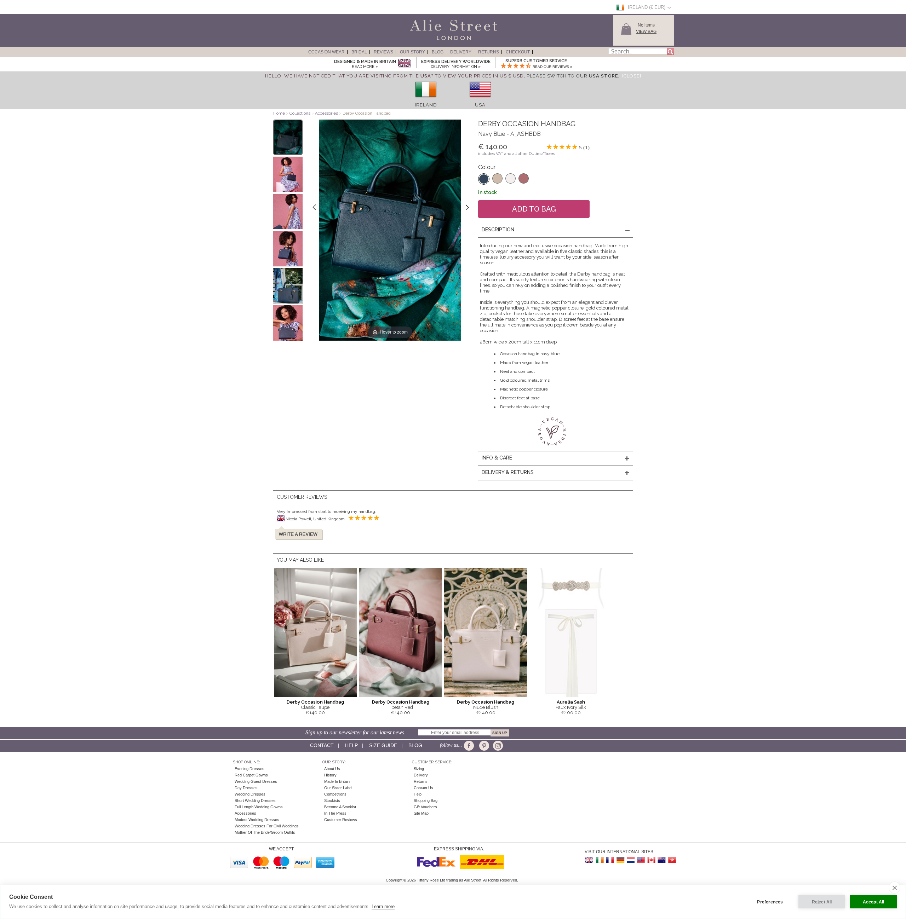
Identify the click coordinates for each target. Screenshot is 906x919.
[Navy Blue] (483, 179)
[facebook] (470, 745)
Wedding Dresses (250, 794)
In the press (335, 813)
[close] (894, 888)
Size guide (383, 745)
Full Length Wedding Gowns (259, 807)
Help (351, 745)
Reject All (822, 902)
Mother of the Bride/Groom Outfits (265, 832)
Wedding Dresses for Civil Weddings (267, 826)
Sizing (419, 769)
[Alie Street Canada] (651, 860)
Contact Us (423, 788)
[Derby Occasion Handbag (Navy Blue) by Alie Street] (288, 137)
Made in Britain (337, 781)
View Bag (646, 31)
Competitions (335, 794)
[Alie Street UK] (590, 860)
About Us (332, 769)
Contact (322, 745)
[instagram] (497, 745)
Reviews (383, 52)
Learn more (383, 906)
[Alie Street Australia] (661, 860)
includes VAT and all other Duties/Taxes (516, 153)
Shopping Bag (425, 800)
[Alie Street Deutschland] (620, 860)
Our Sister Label (338, 788)
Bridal (359, 52)
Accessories (326, 113)
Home (279, 113)
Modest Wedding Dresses (257, 819)
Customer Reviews (340, 819)
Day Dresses (246, 788)
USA (480, 105)
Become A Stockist (340, 807)
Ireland (426, 105)
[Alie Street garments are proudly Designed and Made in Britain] (404, 63)
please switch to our (572, 76)
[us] (480, 99)
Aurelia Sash (571, 702)
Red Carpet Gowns (251, 775)
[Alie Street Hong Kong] (672, 860)
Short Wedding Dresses (255, 800)
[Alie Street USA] (641, 860)
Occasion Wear (326, 52)
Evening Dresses (249, 769)
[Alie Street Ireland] (600, 860)
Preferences (770, 902)
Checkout (518, 52)
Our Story (412, 52)
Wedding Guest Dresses (256, 781)
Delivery (460, 52)
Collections (300, 113)
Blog (437, 52)
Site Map (421, 813)
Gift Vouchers (425, 807)
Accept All (873, 902)
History (330, 775)
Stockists (332, 800)
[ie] (425, 99)
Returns (488, 52)
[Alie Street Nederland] (631, 860)
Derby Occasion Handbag (315, 702)
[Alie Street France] (610, 860)
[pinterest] (483, 745)
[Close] (631, 76)
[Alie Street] (421, 40)
